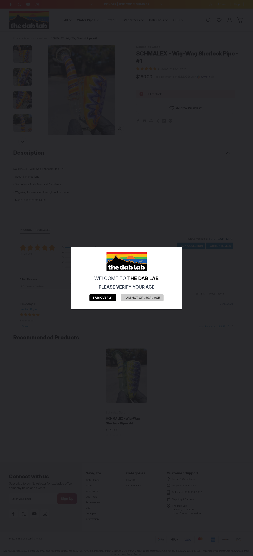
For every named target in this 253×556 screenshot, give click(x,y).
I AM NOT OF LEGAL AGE (142, 298)
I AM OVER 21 (102, 298)
